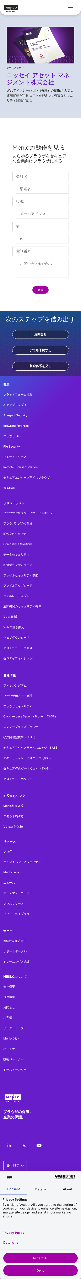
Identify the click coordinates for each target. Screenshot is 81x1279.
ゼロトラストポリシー (17, 778)
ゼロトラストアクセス (17, 648)
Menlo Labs (11, 872)
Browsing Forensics (16, 425)
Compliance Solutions (17, 544)
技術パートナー (13, 1059)
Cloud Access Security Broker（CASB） (30, 716)
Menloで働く (11, 1038)
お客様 (7, 1017)
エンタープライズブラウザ (20, 726)
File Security (11, 446)
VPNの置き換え (13, 627)
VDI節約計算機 (13, 826)
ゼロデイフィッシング (17, 658)
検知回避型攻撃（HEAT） (20, 737)
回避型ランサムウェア (17, 565)
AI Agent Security (15, 415)
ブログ (7, 851)
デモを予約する (41, 350)
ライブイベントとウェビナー (22, 861)
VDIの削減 (10, 616)
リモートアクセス (15, 456)
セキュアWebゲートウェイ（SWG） (27, 768)
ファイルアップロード (17, 585)
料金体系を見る (41, 366)
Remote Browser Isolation (20, 467)
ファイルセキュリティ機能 (20, 575)
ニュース (9, 882)
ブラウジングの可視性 (17, 523)
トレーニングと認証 (16, 961)
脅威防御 (9, 488)
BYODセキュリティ (16, 533)
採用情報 (9, 997)
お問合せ (40, 334)
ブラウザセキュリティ (17, 706)
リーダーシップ (13, 1028)
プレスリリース (13, 903)
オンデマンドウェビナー (19, 893)
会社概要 (9, 986)
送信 (40, 290)
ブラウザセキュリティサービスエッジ (28, 513)
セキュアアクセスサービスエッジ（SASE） (31, 747)
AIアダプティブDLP (16, 405)
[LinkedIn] (9, 1145)
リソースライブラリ (16, 914)
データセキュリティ (16, 554)
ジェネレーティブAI (16, 596)
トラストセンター (15, 1069)
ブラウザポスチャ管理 (17, 695)
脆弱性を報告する (15, 941)
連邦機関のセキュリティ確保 (22, 606)
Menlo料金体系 (13, 806)
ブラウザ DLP (12, 436)
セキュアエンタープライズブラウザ (26, 477)
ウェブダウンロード (16, 637)
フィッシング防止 (15, 685)
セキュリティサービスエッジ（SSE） (27, 758)
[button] (71, 7)
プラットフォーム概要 (17, 394)
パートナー (10, 1049)
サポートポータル (15, 951)
